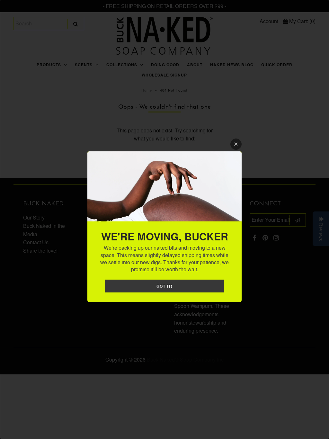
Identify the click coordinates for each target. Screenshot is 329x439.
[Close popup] (236, 144)
